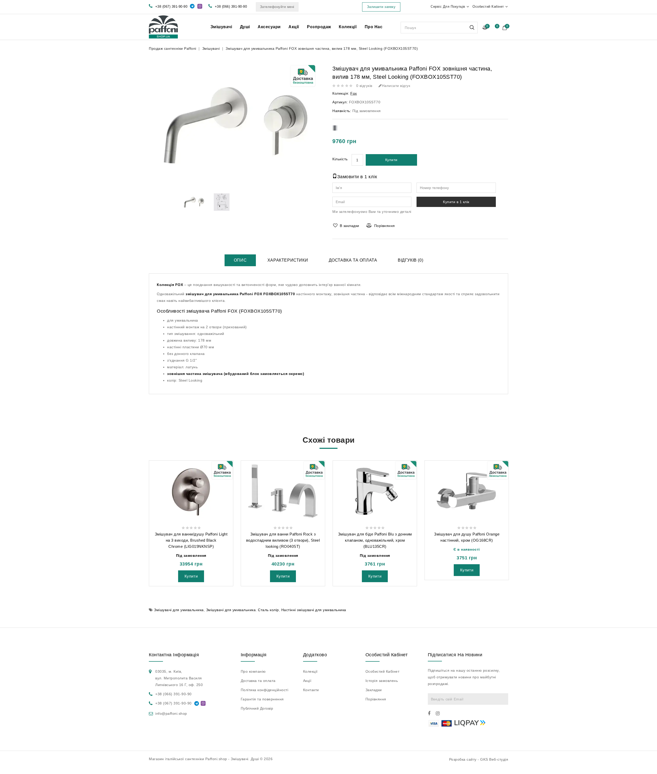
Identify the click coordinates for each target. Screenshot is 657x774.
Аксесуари (269, 27)
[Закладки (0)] (494, 28)
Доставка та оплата (353, 260)
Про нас (374, 27)
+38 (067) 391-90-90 (171, 6)
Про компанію (253, 671)
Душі (245, 27)
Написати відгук (396, 86)
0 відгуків (364, 86)
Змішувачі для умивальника (179, 610)
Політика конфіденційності (264, 690)
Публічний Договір (257, 708)
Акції (293, 27)
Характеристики (287, 260)
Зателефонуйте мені (277, 7)
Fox (353, 93)
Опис (240, 260)
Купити (391, 160)
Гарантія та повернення (262, 699)
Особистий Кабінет (382, 671)
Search (472, 27)
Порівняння (384, 226)
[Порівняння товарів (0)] (485, 28)
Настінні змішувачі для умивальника (313, 610)
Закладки (373, 690)
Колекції (348, 27)
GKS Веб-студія (494, 759)
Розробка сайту (463, 759)
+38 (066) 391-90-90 (231, 6)
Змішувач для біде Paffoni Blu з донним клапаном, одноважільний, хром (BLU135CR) (375, 540)
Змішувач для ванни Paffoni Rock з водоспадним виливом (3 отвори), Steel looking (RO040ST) (283, 540)
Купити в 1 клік (456, 202)
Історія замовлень (381, 681)
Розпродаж (319, 27)
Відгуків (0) (410, 260)
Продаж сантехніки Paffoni (172, 48)
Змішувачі (221, 27)
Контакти (311, 690)
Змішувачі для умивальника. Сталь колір (242, 610)
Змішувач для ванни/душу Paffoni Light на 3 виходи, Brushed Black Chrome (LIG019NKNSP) (191, 540)
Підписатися (502, 699)
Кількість (340, 159)
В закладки (349, 226)
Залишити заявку (381, 7)
